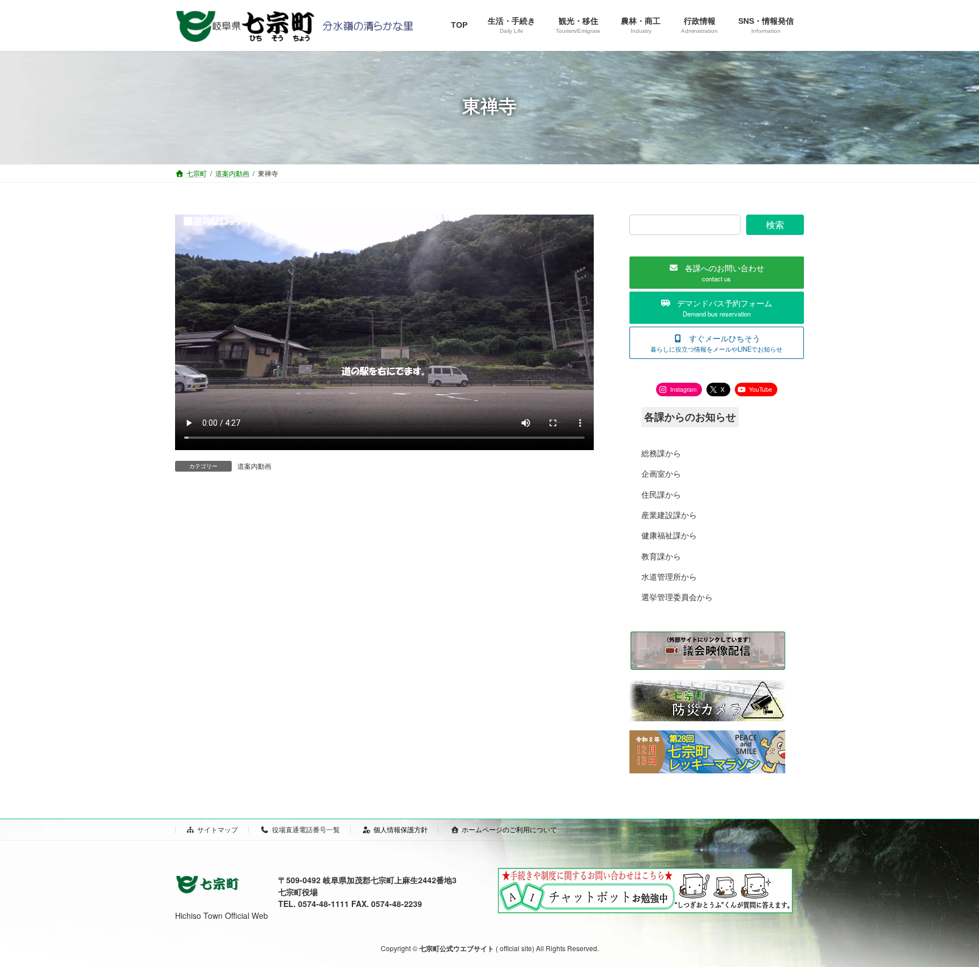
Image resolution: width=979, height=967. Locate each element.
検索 (775, 224)
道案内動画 (254, 465)
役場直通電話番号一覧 (306, 829)
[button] (716, 272)
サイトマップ (217, 829)
